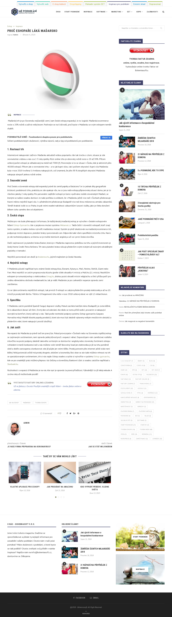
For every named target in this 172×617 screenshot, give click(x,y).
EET (128, 12)
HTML (140, 393)
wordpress (126, 439)
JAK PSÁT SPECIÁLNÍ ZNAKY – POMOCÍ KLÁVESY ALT (151, 253)
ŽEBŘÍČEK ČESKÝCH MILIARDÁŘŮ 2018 (146, 139)
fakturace (126, 379)
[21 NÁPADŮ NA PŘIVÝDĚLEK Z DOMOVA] (127, 158)
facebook (151, 374)
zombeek (157, 439)
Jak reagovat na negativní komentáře (139, 321)
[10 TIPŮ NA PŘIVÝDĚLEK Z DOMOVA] (127, 190)
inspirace (152, 393)
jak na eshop (14, 403)
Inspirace (88, 12)
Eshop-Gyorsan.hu (21, 225)
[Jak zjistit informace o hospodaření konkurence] (142, 104)
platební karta (145, 411)
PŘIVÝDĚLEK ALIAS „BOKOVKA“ (146, 269)
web (134, 434)
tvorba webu (146, 429)
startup (144, 425)
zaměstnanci (142, 439)
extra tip (137, 374)
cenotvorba (126, 365)
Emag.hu (50, 276)
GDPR (138, 12)
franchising (145, 384)
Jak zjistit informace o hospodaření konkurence (136, 124)
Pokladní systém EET (95, 4)
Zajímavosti (152, 12)
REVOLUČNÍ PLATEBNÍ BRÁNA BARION (139, 307)
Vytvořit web (43, 4)
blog (152, 361)
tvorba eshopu (40, 403)
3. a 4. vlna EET (127, 361)
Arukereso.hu (43, 256)
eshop (124, 374)
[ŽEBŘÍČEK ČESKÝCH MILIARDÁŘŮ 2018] (127, 142)
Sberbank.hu (12, 364)
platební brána (127, 411)
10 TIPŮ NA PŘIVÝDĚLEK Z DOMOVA (149, 188)
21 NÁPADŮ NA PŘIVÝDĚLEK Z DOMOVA (151, 155)
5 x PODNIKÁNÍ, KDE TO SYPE (151, 170)
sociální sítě (126, 420)
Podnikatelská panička (148, 235)
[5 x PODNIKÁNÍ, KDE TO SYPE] (127, 174)
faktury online (142, 379)
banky (141, 361)
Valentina (122, 301)
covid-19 (141, 365)
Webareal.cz (65, 225)
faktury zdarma (128, 384)
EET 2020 (156, 370)
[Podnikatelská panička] (127, 239)
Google (142, 388)
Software (100, 12)
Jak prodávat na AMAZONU (60, 487)
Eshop (9, 26)
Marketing (116, 12)
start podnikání (128, 425)
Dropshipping (75, 4)
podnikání (125, 416)
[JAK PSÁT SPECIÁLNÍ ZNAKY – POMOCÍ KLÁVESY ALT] (127, 255)
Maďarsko (27, 403)
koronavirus (149, 397)
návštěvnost (127, 406)
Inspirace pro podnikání (119, 4)
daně (124, 370)
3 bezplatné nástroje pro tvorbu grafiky (149, 204)
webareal (147, 434)
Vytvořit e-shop (26, 4)
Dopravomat (155, 4)
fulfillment (127, 388)
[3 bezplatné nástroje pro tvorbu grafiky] (127, 206)
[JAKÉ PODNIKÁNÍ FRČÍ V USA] (127, 223)
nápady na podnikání (145, 402)
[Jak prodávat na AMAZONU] (60, 472)
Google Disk (126, 393)
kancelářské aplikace (130, 397)
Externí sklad (139, 4)
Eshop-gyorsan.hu (102, 356)
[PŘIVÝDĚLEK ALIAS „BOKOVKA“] (127, 271)
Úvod (58, 12)
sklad (147, 416)
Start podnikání (72, 12)
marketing (126, 402)
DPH (134, 370)
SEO (137, 416)
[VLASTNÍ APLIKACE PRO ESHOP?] (25, 472)
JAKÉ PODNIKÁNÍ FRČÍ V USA (151, 219)
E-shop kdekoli (59, 4)
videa (124, 434)
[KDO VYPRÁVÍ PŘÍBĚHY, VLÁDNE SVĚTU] (95, 472)
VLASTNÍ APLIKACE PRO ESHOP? (25, 487)
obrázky (141, 406)
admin (15, 34)
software (141, 420)
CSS (152, 365)
